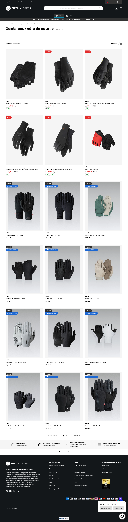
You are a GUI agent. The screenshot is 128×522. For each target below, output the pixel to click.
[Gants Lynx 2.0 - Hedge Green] (103, 206)
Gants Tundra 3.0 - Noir (52, 235)
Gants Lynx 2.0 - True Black (53, 299)
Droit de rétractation (81, 479)
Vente (94, 19)
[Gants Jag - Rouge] (103, 140)
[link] (52, 435)
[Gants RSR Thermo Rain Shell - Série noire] (64, 140)
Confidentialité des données (84, 475)
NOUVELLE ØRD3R (107, 472)
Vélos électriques (43, 19)
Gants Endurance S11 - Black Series (17, 103)
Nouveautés (86, 19)
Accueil (8, 24)
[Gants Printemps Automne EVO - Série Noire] (103, 74)
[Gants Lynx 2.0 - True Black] (64, 269)
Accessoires (76, 19)
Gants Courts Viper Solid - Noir (15, 426)
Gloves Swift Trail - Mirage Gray (16, 362)
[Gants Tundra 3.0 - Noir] (64, 206)
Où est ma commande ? (57, 465)
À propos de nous (80, 465)
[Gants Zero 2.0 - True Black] (103, 396)
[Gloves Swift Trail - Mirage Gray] (24, 333)
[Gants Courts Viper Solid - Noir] (24, 396)
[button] (121, 8)
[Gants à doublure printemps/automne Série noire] (24, 140)
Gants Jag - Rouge (91, 169)
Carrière (77, 469)
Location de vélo (17, 2)
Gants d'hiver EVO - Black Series (55, 103)
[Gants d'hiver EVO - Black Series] (64, 74)
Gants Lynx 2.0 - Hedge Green (94, 235)
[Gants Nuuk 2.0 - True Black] (24, 206)
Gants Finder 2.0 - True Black (54, 426)
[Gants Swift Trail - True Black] (64, 333)
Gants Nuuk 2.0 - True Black (14, 235)
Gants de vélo (31, 24)
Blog (32, 2)
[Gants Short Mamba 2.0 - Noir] (24, 269)
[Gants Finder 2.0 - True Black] (64, 396)
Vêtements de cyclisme (18, 24)
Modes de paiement (56, 469)
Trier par (9, 43)
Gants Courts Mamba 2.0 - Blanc (95, 362)
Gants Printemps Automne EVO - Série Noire (99, 103)
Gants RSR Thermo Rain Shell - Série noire (58, 169)
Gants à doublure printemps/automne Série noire (22, 169)
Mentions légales (80, 472)
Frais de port (53, 472)
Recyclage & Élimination (57, 489)
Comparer (113, 43)
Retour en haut (64, 452)
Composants (65, 19)
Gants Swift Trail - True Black (54, 362)
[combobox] (73, 8)
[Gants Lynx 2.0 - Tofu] (103, 269)
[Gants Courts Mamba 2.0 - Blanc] (103, 333)
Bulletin (26, 2)
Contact (52, 485)
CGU (76, 482)
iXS (103, 469)
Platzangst (105, 465)
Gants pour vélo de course (45, 24)
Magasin (8, 2)
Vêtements (55, 19)
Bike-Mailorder (13, 508)
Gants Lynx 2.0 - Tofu (92, 299)
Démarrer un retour (81, 485)
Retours (51, 475)
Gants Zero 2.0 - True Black (94, 426)
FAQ (50, 482)
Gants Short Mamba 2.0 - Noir (15, 299)
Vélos (33, 19)
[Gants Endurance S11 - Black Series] (24, 74)
